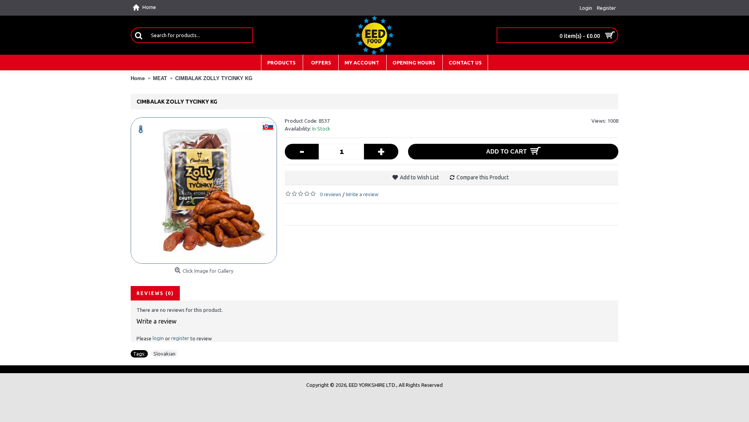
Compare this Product (482, 177)
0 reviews (330, 194)
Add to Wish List (419, 177)
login (158, 338)
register (180, 338)
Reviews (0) (155, 293)
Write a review (362, 194)
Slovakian (164, 353)
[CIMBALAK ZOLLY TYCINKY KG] (204, 190)
